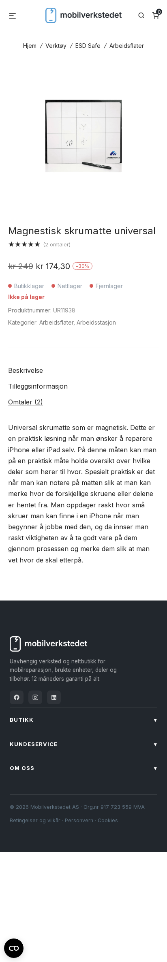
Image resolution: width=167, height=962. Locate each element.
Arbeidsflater (126, 45)
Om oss (83, 768)
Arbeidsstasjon (96, 322)
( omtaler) (57, 244)
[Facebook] (17, 697)
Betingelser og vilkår (35, 820)
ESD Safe (88, 45)
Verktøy (55, 45)
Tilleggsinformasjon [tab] (38, 386)
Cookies (108, 820)
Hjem (29, 45)
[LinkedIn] (54, 697)
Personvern (79, 820)
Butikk (83, 719)
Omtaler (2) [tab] (25, 402)
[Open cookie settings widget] (14, 947)
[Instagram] (35, 697)
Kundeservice (83, 744)
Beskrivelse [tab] (25, 370)
